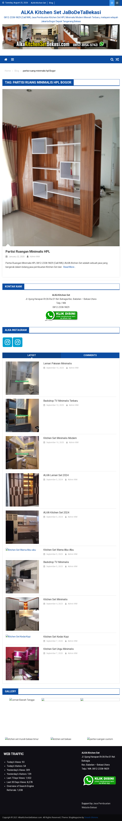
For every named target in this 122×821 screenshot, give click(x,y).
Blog (51, 3)
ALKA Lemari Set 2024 (56, 475)
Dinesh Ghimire (91, 817)
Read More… (69, 267)
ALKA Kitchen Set (38, 3)
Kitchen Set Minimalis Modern (60, 438)
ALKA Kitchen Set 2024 (56, 512)
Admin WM (35, 256)
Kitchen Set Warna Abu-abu (58, 549)
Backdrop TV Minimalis (56, 562)
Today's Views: (14, 762)
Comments (90, 355)
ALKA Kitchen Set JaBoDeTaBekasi (61, 12)
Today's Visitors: (15, 766)
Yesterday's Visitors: (17, 774)
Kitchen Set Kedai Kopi (56, 636)
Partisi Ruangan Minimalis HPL (28, 251)
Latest (31, 355)
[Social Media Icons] (7, 342)
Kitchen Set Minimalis (55, 599)
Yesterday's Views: (16, 770)
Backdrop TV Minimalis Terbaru (60, 400)
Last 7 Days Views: (16, 778)
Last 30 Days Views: (17, 782)
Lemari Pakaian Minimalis (57, 363)
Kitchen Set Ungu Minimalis (58, 648)
